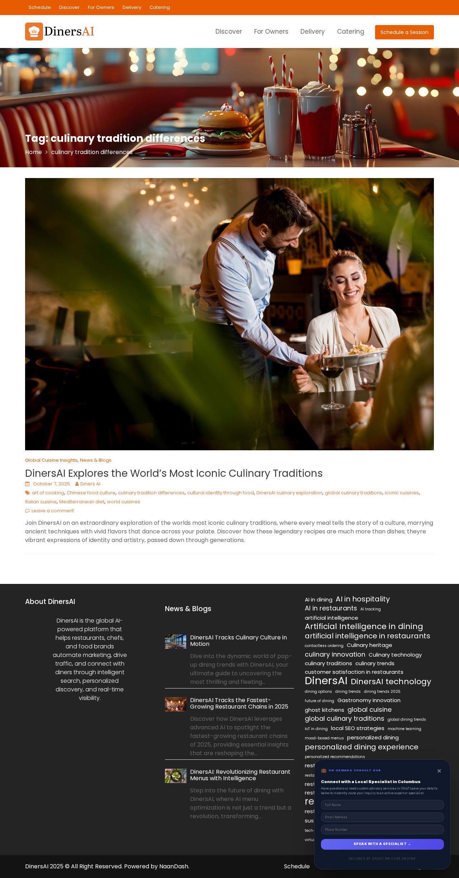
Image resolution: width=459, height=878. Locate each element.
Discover (69, 7)
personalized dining (373, 737)
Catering (160, 7)
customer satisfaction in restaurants (354, 672)
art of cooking (48, 492)
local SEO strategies (357, 728)
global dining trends (407, 719)
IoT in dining (316, 728)
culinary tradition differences (151, 492)
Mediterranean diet (81, 501)
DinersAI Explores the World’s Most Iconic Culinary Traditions (174, 473)
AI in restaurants (331, 608)
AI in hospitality (363, 599)
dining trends (348, 691)
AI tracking (370, 609)
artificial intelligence (331, 618)
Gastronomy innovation (369, 700)
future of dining (319, 701)
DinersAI (326, 680)
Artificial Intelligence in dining (364, 626)
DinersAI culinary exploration (289, 492)
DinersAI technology (391, 681)
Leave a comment (53, 510)
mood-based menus (324, 738)
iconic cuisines (402, 492)
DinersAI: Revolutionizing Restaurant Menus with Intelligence (240, 775)
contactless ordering (324, 645)
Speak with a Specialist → (382, 844)
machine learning (404, 728)
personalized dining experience (361, 747)
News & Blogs (96, 460)
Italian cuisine (41, 501)
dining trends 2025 (382, 691)
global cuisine (369, 709)
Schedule (40, 7)
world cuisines (123, 501)
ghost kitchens (324, 710)
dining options (318, 691)
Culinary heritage (369, 645)
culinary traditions (328, 663)
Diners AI (90, 483)
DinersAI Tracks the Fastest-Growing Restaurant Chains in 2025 (239, 703)
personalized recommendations (335, 756)
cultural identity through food (220, 492)
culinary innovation (335, 654)
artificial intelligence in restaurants (367, 636)
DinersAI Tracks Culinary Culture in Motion (238, 640)
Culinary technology (395, 654)
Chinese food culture (91, 492)
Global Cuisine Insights (51, 460)
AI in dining (318, 599)
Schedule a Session (404, 32)
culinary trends (374, 663)
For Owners (101, 7)
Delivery (132, 7)
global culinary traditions (353, 492)
